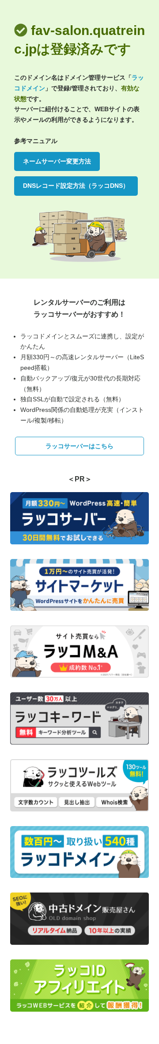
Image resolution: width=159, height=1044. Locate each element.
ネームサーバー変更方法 (57, 161)
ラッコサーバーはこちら (79, 446)
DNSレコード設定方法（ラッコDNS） (76, 185)
